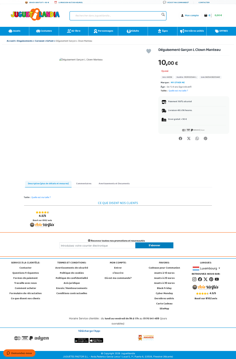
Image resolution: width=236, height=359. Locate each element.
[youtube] (217, 279)
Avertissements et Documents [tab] (114, 184)
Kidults (135, 31)
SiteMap (164, 308)
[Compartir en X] (188, 138)
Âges (165, 31)
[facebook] (200, 279)
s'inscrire (118, 273)
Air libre (75, 31)
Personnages (105, 31)
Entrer (118, 268)
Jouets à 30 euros (164, 283)
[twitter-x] (206, 279)
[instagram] (195, 279)
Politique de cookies (72, 273)
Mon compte (192, 15)
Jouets (16, 31)
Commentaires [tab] (83, 184)
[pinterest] (211, 279)
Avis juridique (72, 283)
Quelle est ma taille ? (178, 91)
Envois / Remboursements (71, 288)
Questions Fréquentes (25, 273)
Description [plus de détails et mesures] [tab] (48, 184)
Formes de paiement (25, 278)
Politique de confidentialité (72, 278)
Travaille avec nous (25, 283)
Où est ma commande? (118, 278)
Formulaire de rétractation (25, 293)
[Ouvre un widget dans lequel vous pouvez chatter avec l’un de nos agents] (19, 353)
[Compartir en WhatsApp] (197, 138)
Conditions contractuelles (71, 293)
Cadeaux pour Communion (164, 268)
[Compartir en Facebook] (180, 138)
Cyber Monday (164, 293)
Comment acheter (25, 288)
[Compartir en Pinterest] (205, 138)
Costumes (46, 31)
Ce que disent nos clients (25, 298)
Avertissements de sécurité (71, 268)
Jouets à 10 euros (164, 273)
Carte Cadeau (164, 303)
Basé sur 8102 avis (42, 218)
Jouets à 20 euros (164, 278)
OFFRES (223, 31)
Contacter (25, 268)
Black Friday (164, 288)
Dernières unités (194, 31)
